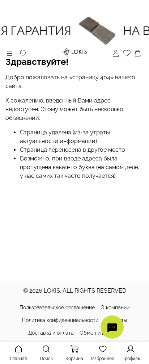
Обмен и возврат (100, 333)
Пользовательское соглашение (57, 307)
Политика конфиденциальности (60, 320)
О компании (115, 307)
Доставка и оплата (51, 333)
